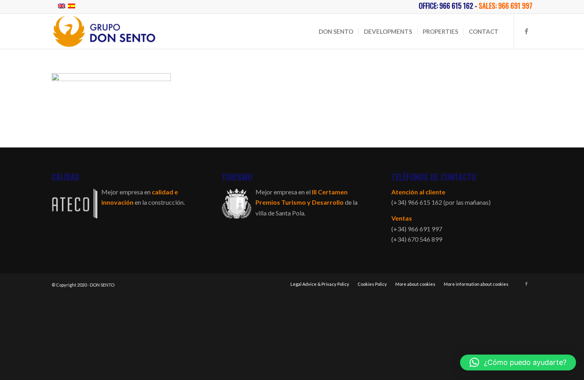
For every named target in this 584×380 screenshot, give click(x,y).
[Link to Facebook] (526, 31)
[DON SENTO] (104, 31)
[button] (518, 362)
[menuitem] (335, 31)
